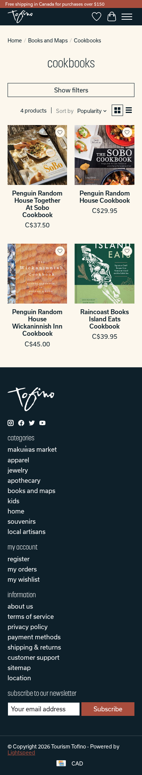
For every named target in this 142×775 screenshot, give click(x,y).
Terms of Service (31, 616)
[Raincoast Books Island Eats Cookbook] (104, 273)
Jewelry (18, 470)
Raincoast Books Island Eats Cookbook (104, 319)
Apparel (18, 459)
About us (20, 606)
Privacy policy (28, 626)
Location (19, 677)
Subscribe (108, 708)
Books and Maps (48, 41)
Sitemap (19, 667)
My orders (22, 569)
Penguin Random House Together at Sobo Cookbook (37, 204)
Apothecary (24, 480)
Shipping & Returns (34, 647)
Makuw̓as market (32, 449)
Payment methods (34, 636)
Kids (13, 500)
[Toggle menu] (126, 16)
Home (15, 41)
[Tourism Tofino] (20, 16)
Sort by (64, 111)
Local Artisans (26, 531)
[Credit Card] (61, 763)
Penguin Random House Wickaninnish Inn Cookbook (37, 322)
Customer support (33, 657)
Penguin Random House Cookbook (105, 196)
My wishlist (24, 579)
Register (19, 558)
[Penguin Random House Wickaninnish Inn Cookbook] (37, 273)
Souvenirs (22, 521)
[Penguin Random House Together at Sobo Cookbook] (37, 155)
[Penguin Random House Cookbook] (104, 155)
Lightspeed (21, 753)
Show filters (71, 90)
